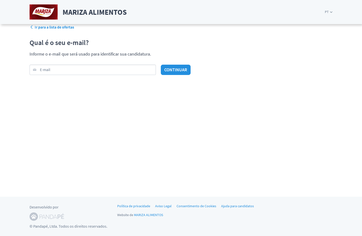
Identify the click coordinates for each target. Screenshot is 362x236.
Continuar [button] (175, 70)
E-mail (45, 69)
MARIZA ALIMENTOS (148, 215)
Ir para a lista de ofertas (54, 27)
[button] (328, 12)
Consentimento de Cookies (196, 206)
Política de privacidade (133, 206)
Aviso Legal (163, 206)
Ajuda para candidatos (237, 206)
